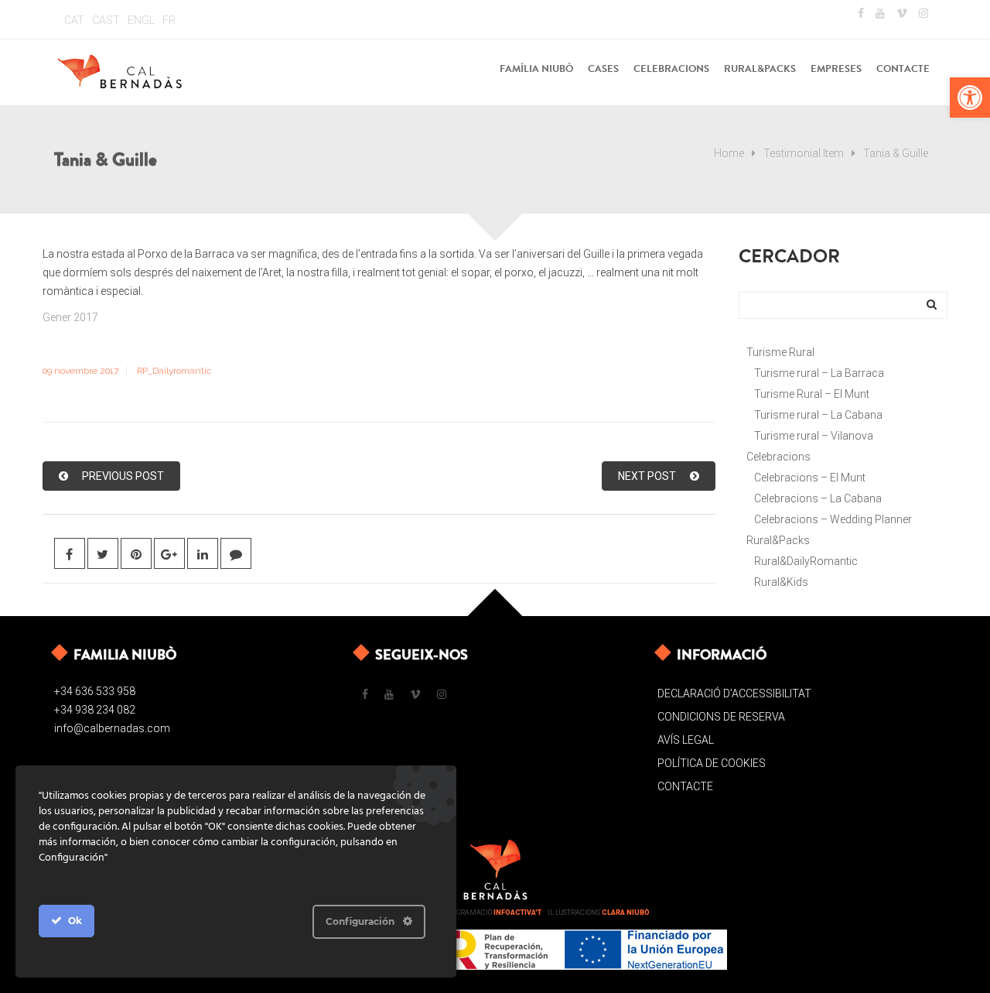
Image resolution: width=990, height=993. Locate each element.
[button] (970, 97)
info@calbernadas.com (112, 728)
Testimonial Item (803, 153)
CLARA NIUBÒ (626, 912)
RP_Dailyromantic (174, 370)
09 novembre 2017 (80, 370)
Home (729, 153)
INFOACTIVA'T (517, 912)
